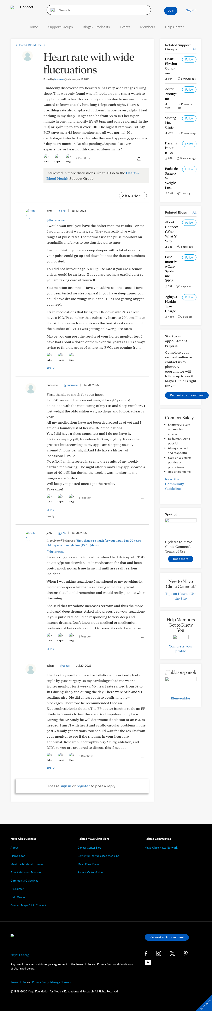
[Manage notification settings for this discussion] (138, 159)
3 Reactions (86, 756)
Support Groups (60, 27)
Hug (68, 161)
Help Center (174, 27)
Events (125, 27)
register (83, 785)
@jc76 (62, 210)
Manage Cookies (60, 982)
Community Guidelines (24, 880)
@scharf (65, 665)
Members (147, 27)
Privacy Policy (40, 982)
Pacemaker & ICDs (171, 148)
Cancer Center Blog (89, 847)
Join (171, 10)
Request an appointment (187, 395)
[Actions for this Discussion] (145, 159)
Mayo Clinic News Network (161, 847)
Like (46, 161)
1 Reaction (85, 497)
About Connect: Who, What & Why (171, 231)
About (14, 847)
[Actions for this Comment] (142, 357)
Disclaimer (17, 889)
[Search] (51, 10)
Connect (26, 7)
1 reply (50, 516)
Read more (180, 559)
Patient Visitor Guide (90, 872)
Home (33, 27)
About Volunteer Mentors (26, 872)
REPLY (50, 368)
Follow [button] (189, 59)
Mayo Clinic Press (88, 864)
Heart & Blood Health (30, 45)
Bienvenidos (180, 698)
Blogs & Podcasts (96, 27)
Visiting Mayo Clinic (170, 122)
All (194, 49)
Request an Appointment (167, 937)
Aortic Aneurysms (171, 93)
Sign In (191, 10)
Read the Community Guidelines (174, 484)
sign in (65, 785)
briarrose (65, 79)
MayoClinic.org (20, 955)
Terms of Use (18, 982)
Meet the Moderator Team (27, 864)
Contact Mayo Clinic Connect (28, 905)
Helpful (57, 161)
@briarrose (56, 220)
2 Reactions (83, 158)
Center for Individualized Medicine (98, 855)
